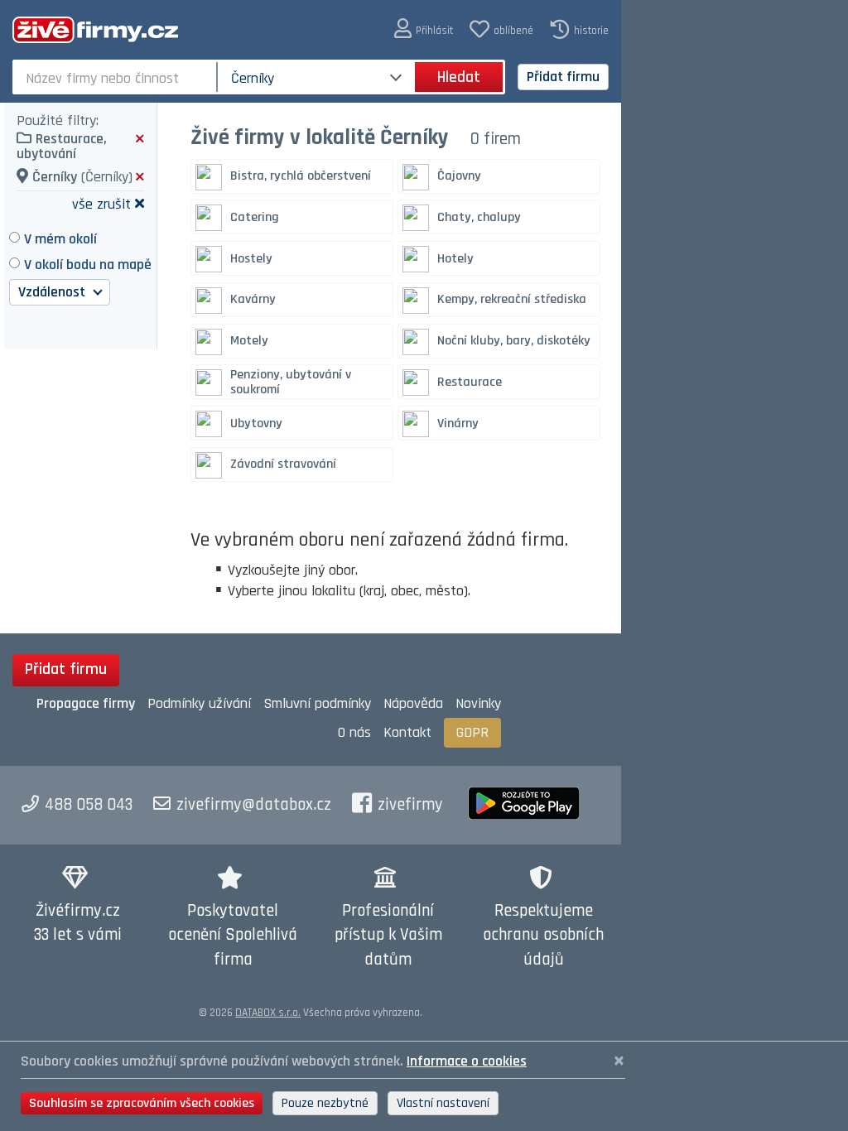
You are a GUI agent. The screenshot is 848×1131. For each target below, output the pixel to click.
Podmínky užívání (199, 703)
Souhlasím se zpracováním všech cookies (141, 1103)
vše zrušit (101, 203)
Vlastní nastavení (443, 1103)
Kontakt (407, 732)
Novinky (478, 703)
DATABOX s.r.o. (268, 1012)
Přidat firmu (563, 76)
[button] (423, 29)
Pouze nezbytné (325, 1103)
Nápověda (413, 703)
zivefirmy (410, 805)
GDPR (472, 732)
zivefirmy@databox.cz (253, 805)
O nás (354, 732)
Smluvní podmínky (317, 703)
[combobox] (116, 77)
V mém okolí (60, 238)
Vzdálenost (53, 291)
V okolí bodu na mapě (88, 264)
